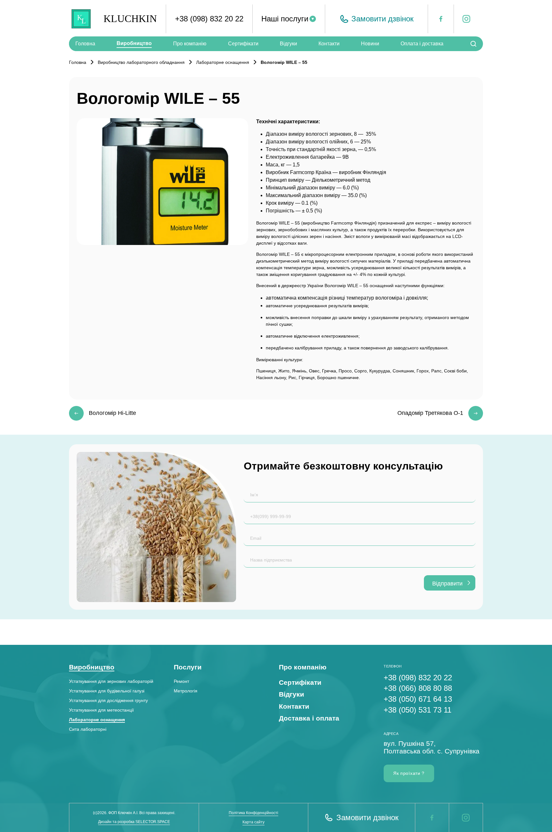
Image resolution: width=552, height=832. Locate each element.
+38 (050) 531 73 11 (417, 710)
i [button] (463, 19)
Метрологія (185, 690)
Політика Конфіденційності (253, 813)
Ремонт (181, 681)
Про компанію (189, 43)
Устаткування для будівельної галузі (106, 690)
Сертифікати (243, 43)
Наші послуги (284, 18)
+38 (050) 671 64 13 (418, 699)
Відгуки (288, 43)
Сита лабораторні (87, 729)
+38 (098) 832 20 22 (209, 18)
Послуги (188, 667)
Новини (370, 43)
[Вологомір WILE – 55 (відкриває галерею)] (162, 181)
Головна (85, 43)
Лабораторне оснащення (97, 719)
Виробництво (134, 43)
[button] (376, 18)
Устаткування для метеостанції (101, 710)
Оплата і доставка (422, 43)
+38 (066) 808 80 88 (418, 688)
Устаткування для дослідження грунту (108, 700)
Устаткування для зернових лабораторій (111, 681)
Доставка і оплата (309, 718)
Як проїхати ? (409, 773)
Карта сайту (253, 822)
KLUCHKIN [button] (130, 18)
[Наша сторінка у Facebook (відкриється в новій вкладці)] (432, 818)
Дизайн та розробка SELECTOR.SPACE (134, 822)
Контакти (329, 43)
